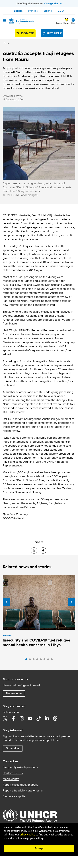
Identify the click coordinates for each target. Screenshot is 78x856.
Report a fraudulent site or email (23, 791)
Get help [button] (54, 33)
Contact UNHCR (13, 773)
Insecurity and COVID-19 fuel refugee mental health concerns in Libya (36, 642)
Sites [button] (73, 23)
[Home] (21, 21)
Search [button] (59, 23)
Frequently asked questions (20, 767)
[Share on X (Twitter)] (34, 550)
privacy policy (27, 834)
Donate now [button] (14, 693)
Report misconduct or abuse (20, 785)
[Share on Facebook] (43, 550)
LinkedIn (46, 718)
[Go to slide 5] (42, 660)
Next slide (71, 602)
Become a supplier (14, 796)
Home (6, 43)
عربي (61, 11)
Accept (39, 848)
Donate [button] (66, 23)
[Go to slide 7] (49, 660)
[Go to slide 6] (45, 660)
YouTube (30, 718)
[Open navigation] (4, 21)
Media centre (11, 779)
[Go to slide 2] (31, 660)
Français (33, 11)
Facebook (13, 718)
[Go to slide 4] (38, 660)
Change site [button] (51, 3)
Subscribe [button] (12, 748)
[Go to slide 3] (34, 660)
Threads (55, 718)
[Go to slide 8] (52, 660)
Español (48, 11)
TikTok (38, 718)
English (18, 11)
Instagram (21, 718)
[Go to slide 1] (27, 660)
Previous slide (6, 602)
